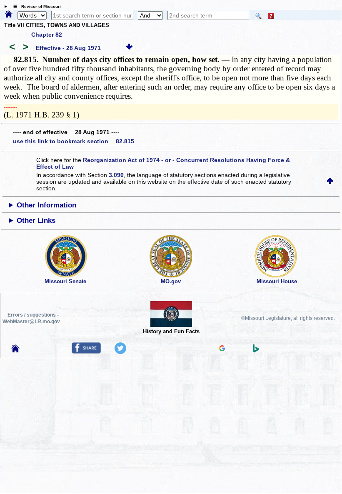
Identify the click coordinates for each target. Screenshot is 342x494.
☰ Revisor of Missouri (35, 6)
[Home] (8, 14)
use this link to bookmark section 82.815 (73, 141)
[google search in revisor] (222, 349)
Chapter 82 (46, 34)
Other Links (36, 221)
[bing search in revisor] (256, 350)
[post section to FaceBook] (86, 351)
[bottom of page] (129, 48)
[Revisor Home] (15, 350)
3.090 (116, 175)
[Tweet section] (120, 352)
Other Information (46, 205)
